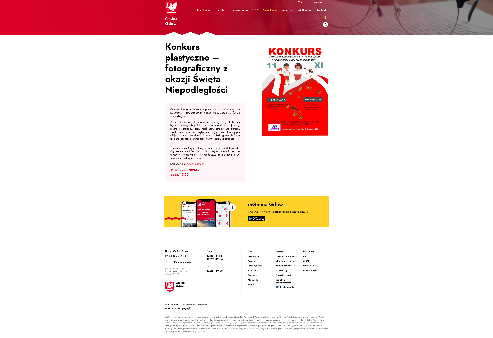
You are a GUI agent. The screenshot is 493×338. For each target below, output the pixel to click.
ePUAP (306, 261)
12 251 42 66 (215, 259)
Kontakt (251, 284)
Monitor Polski (310, 270)
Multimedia (253, 279)
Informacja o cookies (285, 261)
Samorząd (252, 275)
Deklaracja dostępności (286, 256)
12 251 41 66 (214, 256)
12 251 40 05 (215, 271)
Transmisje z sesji (283, 275)
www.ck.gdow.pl (195, 164)
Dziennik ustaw (310, 265)
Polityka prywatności (285, 265)
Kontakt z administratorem (283, 281)
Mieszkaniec (253, 256)
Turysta (251, 261)
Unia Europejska (286, 287)
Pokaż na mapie (182, 262)
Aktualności (253, 270)
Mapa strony (318, 2)
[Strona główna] (171, 13)
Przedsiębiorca (255, 265)
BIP (302, 2)
